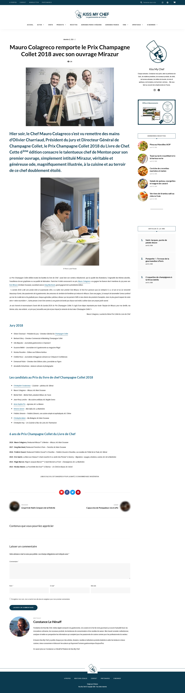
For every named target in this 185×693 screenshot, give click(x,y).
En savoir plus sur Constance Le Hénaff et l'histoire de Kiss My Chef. (56, 649)
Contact (23, 2)
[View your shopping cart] (174, 2)
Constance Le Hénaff (47, 622)
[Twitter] (72, 492)
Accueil (30, 25)
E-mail (52, 585)
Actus (39, 25)
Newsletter (34, 2)
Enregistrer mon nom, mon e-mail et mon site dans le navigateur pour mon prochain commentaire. (40, 599)
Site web (93, 585)
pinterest (167, 2)
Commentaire (13, 561)
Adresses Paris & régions (91, 25)
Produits (60, 25)
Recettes (73, 25)
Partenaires (47, 2)
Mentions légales (80, 678)
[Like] (61, 492)
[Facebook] (67, 492)
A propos (13, 2)
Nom (11, 585)
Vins (124, 25)
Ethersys (95, 684)
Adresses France (112, 25)
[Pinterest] (78, 492)
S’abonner (151, 25)
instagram (162, 2)
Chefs (50, 25)
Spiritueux (136, 25)
